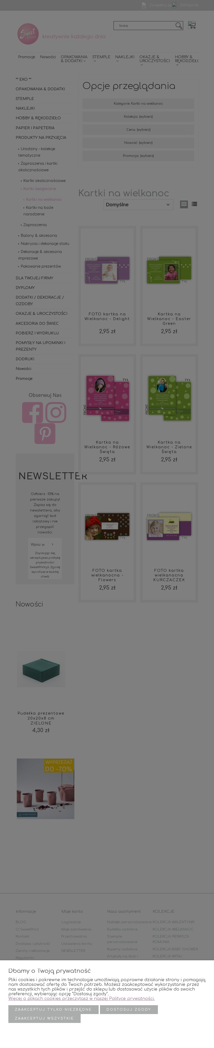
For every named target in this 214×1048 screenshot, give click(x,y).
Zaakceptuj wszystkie (44, 1018)
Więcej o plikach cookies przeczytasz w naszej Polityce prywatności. (81, 998)
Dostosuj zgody (128, 1009)
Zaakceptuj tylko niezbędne (53, 1009)
